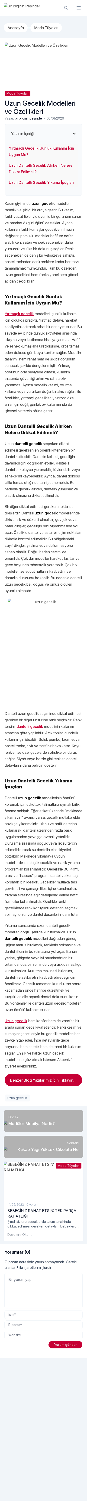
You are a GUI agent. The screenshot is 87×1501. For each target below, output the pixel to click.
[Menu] (78, 7)
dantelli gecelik (29, 726)
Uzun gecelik (16, 1020)
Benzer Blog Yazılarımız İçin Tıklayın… (43, 1080)
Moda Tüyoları (17, 93)
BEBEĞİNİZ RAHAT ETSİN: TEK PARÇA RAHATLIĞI (41, 1213)
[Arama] (66, 7)
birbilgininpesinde (28, 118)
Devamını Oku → (20, 1234)
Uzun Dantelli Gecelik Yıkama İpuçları (41, 182)
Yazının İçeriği (22, 133)
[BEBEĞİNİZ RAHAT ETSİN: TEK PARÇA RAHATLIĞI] (43, 1180)
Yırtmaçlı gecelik (19, 313)
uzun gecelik (17, 1098)
